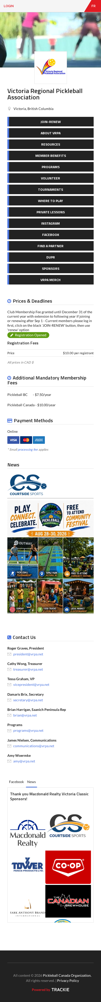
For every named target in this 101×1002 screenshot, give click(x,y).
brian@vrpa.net (25, 715)
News (31, 782)
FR (93, 6)
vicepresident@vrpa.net (31, 684)
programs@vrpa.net (28, 730)
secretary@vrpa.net (28, 700)
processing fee (28, 449)
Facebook (16, 782)
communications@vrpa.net (33, 746)
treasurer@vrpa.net (28, 669)
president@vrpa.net (28, 654)
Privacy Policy (68, 980)
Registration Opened (30, 335)
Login (9, 6)
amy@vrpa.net (24, 761)
